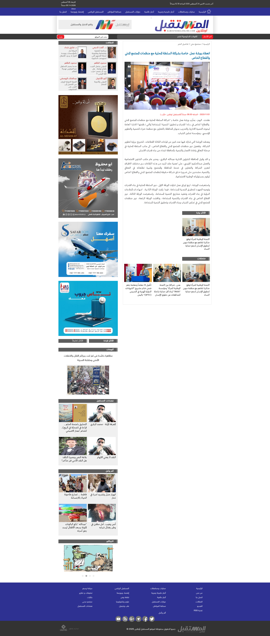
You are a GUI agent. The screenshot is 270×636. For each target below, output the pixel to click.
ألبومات (110, 349)
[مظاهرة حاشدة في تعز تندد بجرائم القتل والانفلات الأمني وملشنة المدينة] (88, 380)
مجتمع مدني (196, 44)
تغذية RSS (198, 610)
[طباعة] (129, 66)
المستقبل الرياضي (95, 12)
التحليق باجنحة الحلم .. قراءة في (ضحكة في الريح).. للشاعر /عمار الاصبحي (74, 428)
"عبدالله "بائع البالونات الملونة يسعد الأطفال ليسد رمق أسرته (74, 527)
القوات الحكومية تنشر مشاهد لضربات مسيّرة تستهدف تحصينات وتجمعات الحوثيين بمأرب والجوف (152, 36)
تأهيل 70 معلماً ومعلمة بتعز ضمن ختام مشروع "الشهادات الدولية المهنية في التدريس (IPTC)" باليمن (138, 290)
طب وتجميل (124, 606)
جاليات (89, 597)
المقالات (110, 42)
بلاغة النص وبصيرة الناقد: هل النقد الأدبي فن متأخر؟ (74, 459)
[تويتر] (129, 86)
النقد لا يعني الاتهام (106, 457)
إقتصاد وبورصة (77, 12)
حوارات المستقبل (132, 12)
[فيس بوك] (129, 95)
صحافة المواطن (114, 12)
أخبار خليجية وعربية (166, 12)
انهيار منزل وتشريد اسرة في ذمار (103, 496)
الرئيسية (202, 12)
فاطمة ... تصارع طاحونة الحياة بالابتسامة (75, 496)
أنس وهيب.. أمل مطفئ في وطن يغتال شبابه (103, 526)
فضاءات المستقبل (105, 401)
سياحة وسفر (87, 588)
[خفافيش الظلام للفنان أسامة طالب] (88, 571)
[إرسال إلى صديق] (129, 76)
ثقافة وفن (125, 597)
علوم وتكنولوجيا (122, 602)
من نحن (199, 593)
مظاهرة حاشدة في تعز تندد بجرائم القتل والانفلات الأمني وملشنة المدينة (88, 358)
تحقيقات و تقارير (85, 593)
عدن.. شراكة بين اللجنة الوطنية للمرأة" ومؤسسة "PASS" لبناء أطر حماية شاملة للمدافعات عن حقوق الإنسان (167, 290)
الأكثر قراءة (109, 341)
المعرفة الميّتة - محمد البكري (103, 424)
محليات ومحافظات (186, 12)
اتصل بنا (63, 12)
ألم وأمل (110, 471)
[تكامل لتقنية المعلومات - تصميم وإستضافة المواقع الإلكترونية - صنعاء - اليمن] (69, 630)
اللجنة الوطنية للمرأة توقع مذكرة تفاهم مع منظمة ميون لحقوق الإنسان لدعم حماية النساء (196, 244)
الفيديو (199, 606)
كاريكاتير (110, 541)
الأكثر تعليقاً (77, 341)
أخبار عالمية (149, 12)
